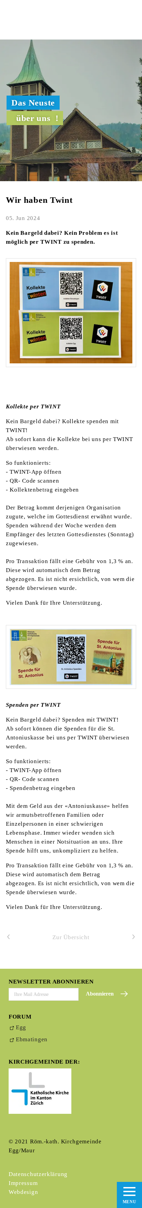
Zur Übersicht (70, 937)
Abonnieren (100, 994)
